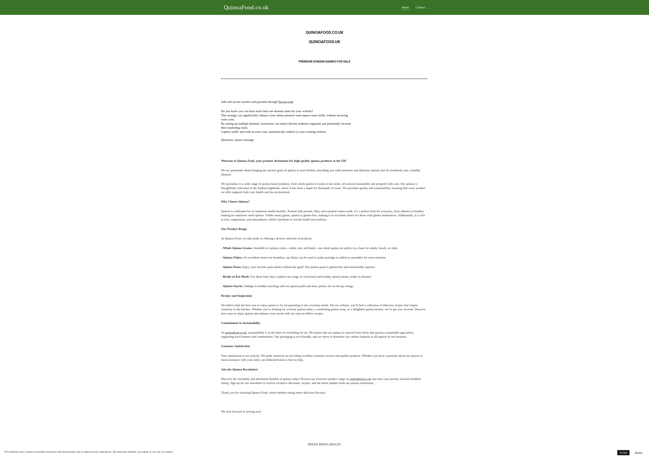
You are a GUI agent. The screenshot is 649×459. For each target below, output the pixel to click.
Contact (420, 7)
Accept (623, 452)
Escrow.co (284, 101)
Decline (638, 452)
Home (405, 7)
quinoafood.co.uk (235, 332)
